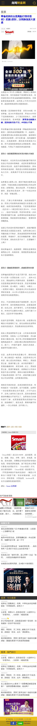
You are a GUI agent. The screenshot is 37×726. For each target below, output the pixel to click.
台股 (12, 427)
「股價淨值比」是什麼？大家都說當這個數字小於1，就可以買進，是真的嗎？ (18, 511)
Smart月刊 (8, 34)
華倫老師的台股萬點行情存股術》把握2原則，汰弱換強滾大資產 (18, 19)
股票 (8, 427)
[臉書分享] (13, 723)
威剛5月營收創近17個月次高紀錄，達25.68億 (6, 511)
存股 (16, 427)
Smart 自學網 (11, 486)
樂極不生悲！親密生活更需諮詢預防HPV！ (30, 511)
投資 (20, 427)
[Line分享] (20, 723)
